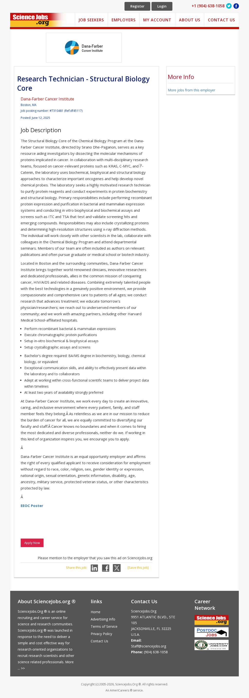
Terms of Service (104, 626)
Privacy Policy (101, 633)
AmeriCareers (119, 690)
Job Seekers (91, 19)
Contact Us (221, 19)
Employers (124, 19)
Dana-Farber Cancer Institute (47, 99)
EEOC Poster (32, 505)
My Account (157, 19)
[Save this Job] (138, 567)
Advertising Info (103, 619)
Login (162, 6)
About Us (189, 19)
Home (95, 612)
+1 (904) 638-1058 (208, 6)
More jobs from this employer (191, 90)
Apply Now (32, 543)
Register (137, 6)
